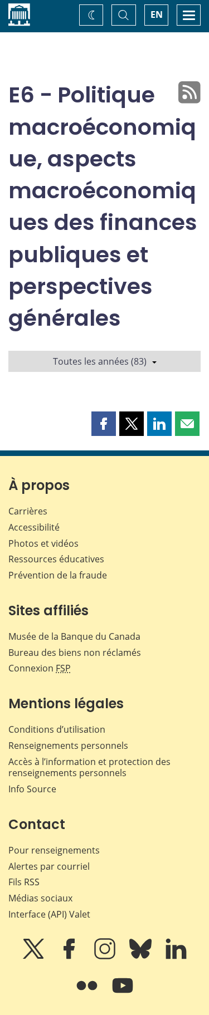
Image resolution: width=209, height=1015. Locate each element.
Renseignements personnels (68, 745)
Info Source (32, 789)
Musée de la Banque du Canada (74, 636)
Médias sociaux (40, 898)
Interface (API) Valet (49, 914)
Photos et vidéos (43, 543)
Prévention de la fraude (57, 575)
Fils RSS (24, 882)
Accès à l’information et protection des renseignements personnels (89, 767)
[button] (103, 423)
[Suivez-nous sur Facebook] (70, 956)
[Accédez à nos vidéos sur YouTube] (122, 993)
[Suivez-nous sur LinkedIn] (176, 956)
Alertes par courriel (49, 866)
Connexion (39, 668)
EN (156, 14)
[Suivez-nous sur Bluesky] (141, 956)
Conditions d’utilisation (56, 729)
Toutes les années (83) (100, 361)
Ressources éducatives (56, 559)
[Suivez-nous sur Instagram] (106, 956)
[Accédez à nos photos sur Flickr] (88, 993)
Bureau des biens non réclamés (74, 652)
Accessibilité (34, 527)
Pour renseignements (54, 850)
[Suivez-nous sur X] (34, 956)
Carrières (27, 511)
